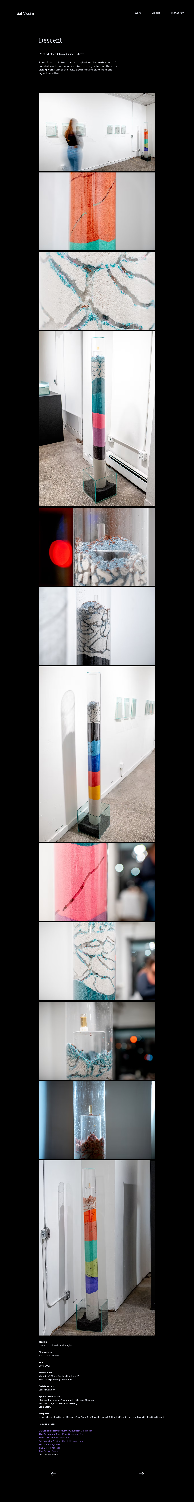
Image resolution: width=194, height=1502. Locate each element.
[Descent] (53, 1474)
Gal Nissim (25, 13)
